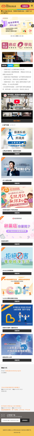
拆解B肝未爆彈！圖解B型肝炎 (10, 327)
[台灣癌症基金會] (7, 6)
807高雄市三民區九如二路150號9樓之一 (11, 406)
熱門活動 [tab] (6, 125)
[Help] (28, 1)
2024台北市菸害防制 (8, 270)
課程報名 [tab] (16, 65)
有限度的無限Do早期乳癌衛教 (10, 209)
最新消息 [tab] (4, 65)
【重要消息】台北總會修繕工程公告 (14, 69)
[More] (31, 1)
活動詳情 (17, 154)
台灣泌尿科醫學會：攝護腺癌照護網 (12, 151)
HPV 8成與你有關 (7, 180)
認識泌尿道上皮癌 (7, 357)
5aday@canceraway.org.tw (13, 371)
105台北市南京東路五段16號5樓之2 (10, 387)
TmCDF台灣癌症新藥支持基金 (10, 298)
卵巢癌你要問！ (5, 241)
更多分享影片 (17, 120)
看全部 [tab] (13, 125)
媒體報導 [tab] (10, 65)
